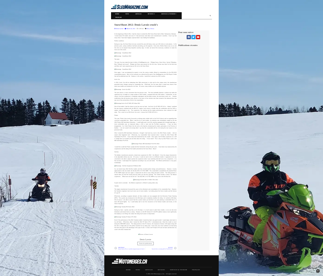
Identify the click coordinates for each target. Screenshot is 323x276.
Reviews (151, 14)
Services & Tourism (168, 14)
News (127, 14)
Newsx (152, 28)
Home (117, 14)
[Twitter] (193, 37)
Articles (138, 14)
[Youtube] (198, 37)
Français (118, 17)
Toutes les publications (145, 243)
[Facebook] (189, 37)
